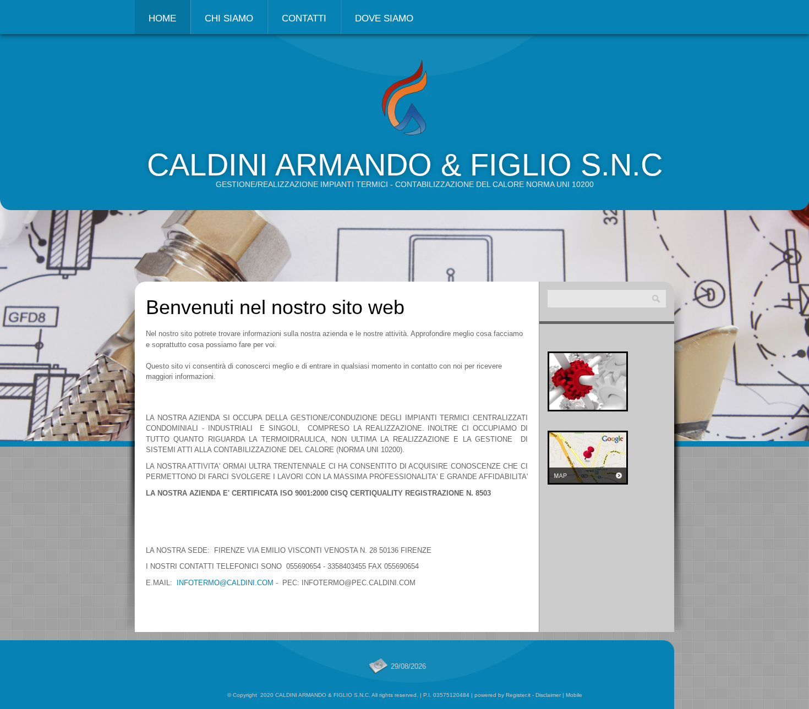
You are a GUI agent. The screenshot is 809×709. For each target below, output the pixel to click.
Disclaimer (548, 695)
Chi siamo (229, 18)
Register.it (518, 695)
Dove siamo (384, 18)
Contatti (304, 18)
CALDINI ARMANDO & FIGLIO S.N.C (405, 164)
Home (162, 18)
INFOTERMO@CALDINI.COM (225, 583)
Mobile (574, 695)
